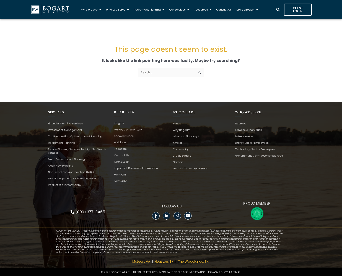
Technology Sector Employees (255, 149)
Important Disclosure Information (136, 168)
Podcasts (120, 149)
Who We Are (89, 9)
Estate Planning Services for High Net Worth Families (77, 151)
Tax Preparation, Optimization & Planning (75, 136)
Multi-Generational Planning (66, 159)
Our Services (177, 9)
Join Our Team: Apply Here (190, 168)
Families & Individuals (249, 130)
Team (177, 123)
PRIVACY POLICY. (218, 272)
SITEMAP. (235, 272)
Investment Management (65, 130)
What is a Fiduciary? (186, 136)
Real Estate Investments (64, 185)
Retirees (240, 123)
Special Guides (124, 136)
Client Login (121, 162)
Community (180, 149)
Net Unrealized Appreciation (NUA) (71, 172)
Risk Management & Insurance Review (73, 178)
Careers (178, 162)
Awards (178, 143)
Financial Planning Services (65, 123)
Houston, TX (164, 261)
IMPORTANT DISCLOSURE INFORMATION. (182, 272)
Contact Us (224, 9)
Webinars (120, 142)
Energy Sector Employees (252, 143)
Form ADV (120, 181)
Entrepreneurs (244, 136)
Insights (119, 123)
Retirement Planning (147, 9)
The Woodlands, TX (193, 261)
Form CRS (120, 174)
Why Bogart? (181, 130)
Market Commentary (128, 129)
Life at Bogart (246, 9)
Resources (201, 9)
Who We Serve (115, 9)
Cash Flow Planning (60, 165)
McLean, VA (141, 261)
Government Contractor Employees (259, 155)
